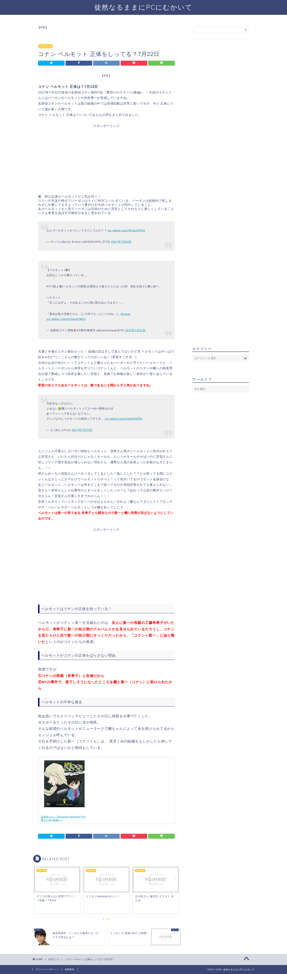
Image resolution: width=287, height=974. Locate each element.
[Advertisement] (106, 162)
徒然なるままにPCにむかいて (143, 7)
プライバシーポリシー (47, 969)
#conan (126, 313)
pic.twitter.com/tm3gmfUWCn (66, 319)
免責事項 (69, 969)
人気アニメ (45, 46)
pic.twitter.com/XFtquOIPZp (126, 230)
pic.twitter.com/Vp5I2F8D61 (124, 418)
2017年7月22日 (121, 241)
